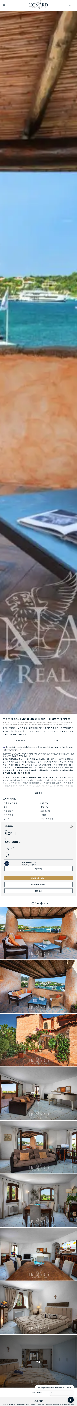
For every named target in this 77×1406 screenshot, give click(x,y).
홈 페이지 (6, 722)
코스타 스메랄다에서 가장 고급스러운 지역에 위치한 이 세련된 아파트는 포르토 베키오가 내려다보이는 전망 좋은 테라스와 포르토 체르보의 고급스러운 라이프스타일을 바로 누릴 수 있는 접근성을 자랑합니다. (38, 723)
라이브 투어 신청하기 (38, 884)
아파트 (14, 722)
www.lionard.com (15, 749)
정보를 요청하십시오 (38, 878)
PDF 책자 (38, 891)
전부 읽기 (38, 792)
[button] (66, 826)
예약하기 (38, 868)
